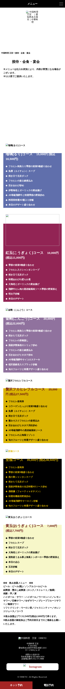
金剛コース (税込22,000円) (32, 106)
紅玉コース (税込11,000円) (32, 97)
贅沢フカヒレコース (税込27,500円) (32, 114)
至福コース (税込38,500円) (32, 122)
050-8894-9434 (38, 657)
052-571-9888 (38, 659)
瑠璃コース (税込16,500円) (32, 89)
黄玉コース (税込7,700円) (32, 130)
